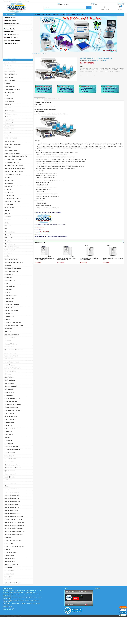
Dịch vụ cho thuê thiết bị (11, 43)
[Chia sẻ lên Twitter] (91, 75)
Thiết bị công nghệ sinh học (12, 23)
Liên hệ (73, 14)
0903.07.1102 (121, 4)
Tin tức (63, 14)
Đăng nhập (103, 9)
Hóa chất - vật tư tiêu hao (12, 37)
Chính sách (80, 14)
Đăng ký (107, 9)
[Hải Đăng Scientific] (16, 8)
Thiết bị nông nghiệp (10, 26)
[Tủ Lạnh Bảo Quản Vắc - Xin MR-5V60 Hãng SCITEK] (113, 251)
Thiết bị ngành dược (10, 17)
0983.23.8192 (94, 4)
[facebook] (121, 1)
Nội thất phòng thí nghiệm (11, 34)
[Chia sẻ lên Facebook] (88, 75)
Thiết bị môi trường (10, 28)
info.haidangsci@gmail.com (63, 4)
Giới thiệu (56, 14)
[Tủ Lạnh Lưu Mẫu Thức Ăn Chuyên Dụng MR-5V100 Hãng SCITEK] (45, 251)
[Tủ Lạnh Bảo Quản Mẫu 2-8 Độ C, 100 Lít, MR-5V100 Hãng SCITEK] (67, 251)
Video (68, 14)
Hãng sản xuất (46, 14)
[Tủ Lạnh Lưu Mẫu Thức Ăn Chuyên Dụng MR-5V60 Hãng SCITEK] (90, 251)
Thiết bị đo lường (9, 31)
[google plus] (123, 1)
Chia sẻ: (81, 75)
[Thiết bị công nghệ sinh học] (78, 34)
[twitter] (119, 1)
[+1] (94, 75)
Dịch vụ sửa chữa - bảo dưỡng (12, 40)
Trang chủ (37, 14)
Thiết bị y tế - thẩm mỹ (10, 20)
